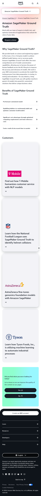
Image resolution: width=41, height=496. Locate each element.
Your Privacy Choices (22, 484)
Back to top (19, 480)
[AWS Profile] (37, 3)
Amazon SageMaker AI (9, 18)
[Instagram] (12, 474)
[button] (17, 11)
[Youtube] (18, 474)
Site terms (11, 484)
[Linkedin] (9, 474)
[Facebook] (6, 474)
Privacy (4, 484)
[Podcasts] (21, 474)
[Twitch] (15, 474)
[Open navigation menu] (3, 3)
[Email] (24, 474)
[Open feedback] (39, 248)
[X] (3, 474)
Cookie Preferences (8, 487)
